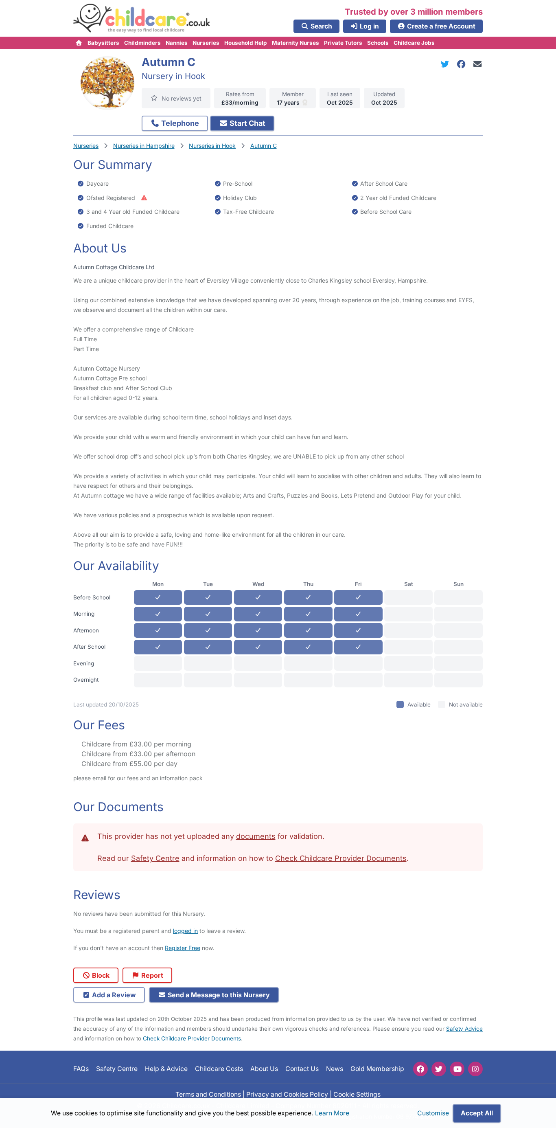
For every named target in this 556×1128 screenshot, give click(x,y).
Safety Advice (464, 1028)
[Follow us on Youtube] (457, 1069)
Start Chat (246, 123)
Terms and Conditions (208, 1094)
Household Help (245, 43)
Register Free (182, 947)
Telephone (179, 123)
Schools (378, 43)
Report (151, 975)
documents (256, 836)
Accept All (477, 1113)
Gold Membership (377, 1069)
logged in (185, 930)
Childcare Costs (219, 1069)
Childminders (142, 43)
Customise (433, 1113)
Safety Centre (155, 858)
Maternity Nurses (295, 43)
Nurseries (206, 43)
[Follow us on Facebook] (420, 1069)
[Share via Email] (478, 64)
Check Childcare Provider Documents (341, 858)
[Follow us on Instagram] (475, 1069)
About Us (264, 1069)
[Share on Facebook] (463, 64)
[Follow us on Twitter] (438, 1069)
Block (99, 975)
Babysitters (103, 43)
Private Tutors (343, 43)
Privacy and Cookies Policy (287, 1094)
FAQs (81, 1069)
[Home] (79, 42)
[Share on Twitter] (446, 64)
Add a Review (113, 995)
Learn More (332, 1113)
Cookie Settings (357, 1094)
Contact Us (302, 1069)
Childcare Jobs (414, 43)
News (334, 1069)
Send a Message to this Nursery (218, 995)
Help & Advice (166, 1069)
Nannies (177, 43)
